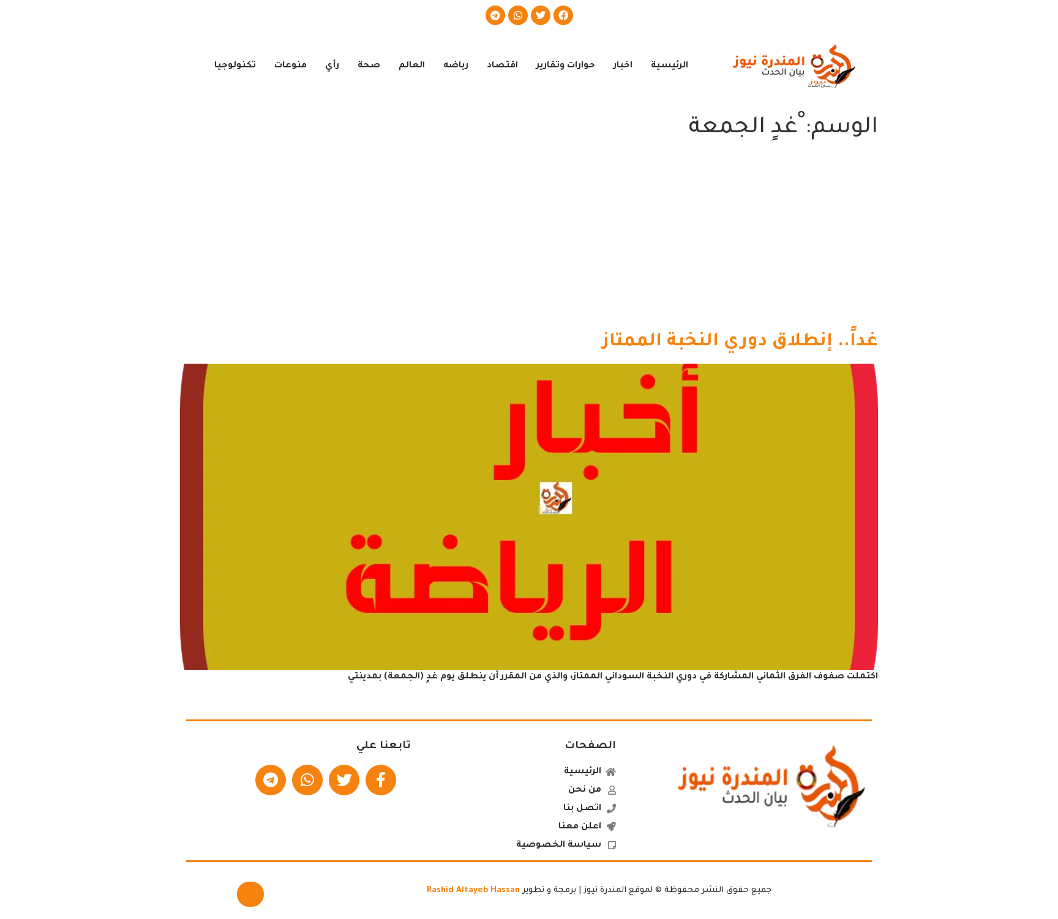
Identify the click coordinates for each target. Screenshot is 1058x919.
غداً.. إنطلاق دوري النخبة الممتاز (740, 342)
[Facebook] (563, 15)
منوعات (290, 66)
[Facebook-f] (381, 780)
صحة (369, 66)
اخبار (622, 66)
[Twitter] (540, 15)
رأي (332, 66)
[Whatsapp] (518, 15)
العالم (412, 66)
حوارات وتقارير (565, 66)
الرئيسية (669, 66)
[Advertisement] (529, 238)
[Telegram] (495, 15)
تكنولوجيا (235, 66)
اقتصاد (502, 66)
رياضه (455, 66)
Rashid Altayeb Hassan (473, 890)
